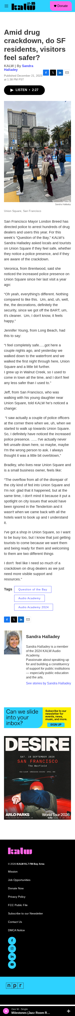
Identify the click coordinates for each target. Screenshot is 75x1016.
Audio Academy (29, 598)
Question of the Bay (32, 589)
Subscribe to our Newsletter (25, 913)
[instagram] (12, 949)
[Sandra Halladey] (13, 642)
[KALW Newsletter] (37, 717)
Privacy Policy (16, 896)
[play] (6, 1011)
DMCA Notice (16, 930)
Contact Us (15, 921)
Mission (13, 871)
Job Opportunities (19, 880)
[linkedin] (12, 957)
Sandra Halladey (43, 636)
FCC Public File (18, 905)
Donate (62, 6)
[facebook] (12, 941)
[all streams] (69, 1011)
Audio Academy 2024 (33, 607)
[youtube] (12, 965)
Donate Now (16, 888)
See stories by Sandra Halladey (48, 683)
